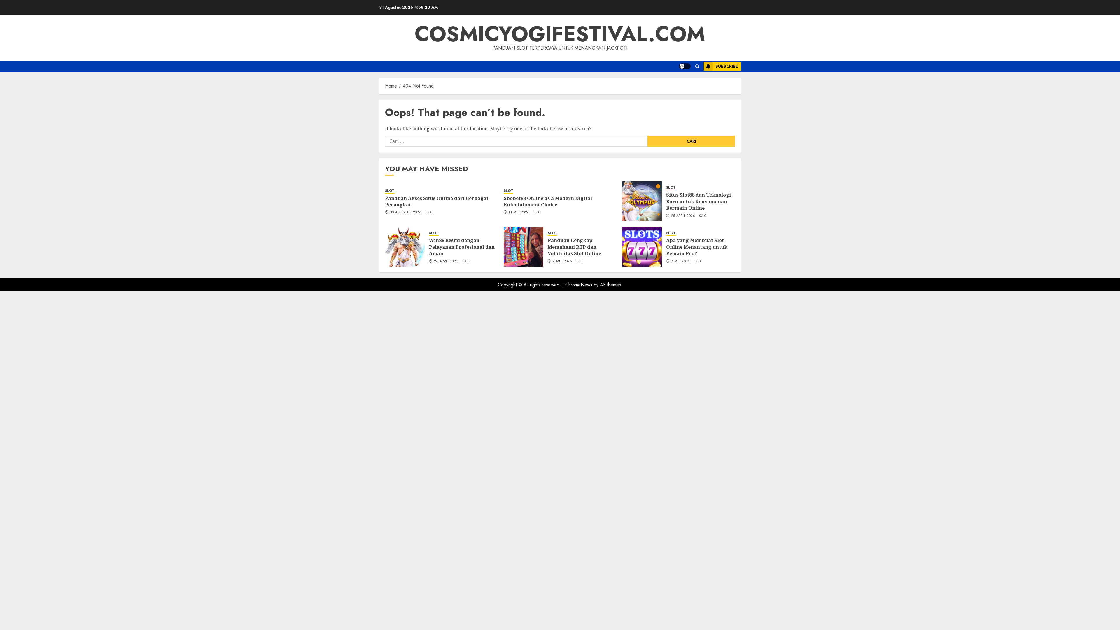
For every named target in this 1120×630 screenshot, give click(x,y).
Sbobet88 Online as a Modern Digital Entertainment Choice (548, 201)
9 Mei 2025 (562, 261)
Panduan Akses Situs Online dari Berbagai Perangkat (436, 201)
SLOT (390, 190)
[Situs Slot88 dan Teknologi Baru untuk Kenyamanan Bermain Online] (642, 201)
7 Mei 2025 (680, 261)
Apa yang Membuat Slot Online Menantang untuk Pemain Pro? (696, 247)
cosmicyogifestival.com (560, 34)
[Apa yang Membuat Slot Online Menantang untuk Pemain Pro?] (642, 247)
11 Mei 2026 (518, 212)
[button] (697, 66)
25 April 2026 (683, 216)
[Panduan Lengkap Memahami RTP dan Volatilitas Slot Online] (523, 247)
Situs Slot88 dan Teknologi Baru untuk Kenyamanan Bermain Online (698, 201)
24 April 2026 (446, 261)
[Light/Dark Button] (685, 66)
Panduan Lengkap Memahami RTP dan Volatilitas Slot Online (574, 247)
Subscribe (726, 66)
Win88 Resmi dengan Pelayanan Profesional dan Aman (462, 247)
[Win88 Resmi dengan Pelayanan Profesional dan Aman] (405, 247)
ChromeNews (578, 284)
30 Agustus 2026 (405, 212)
